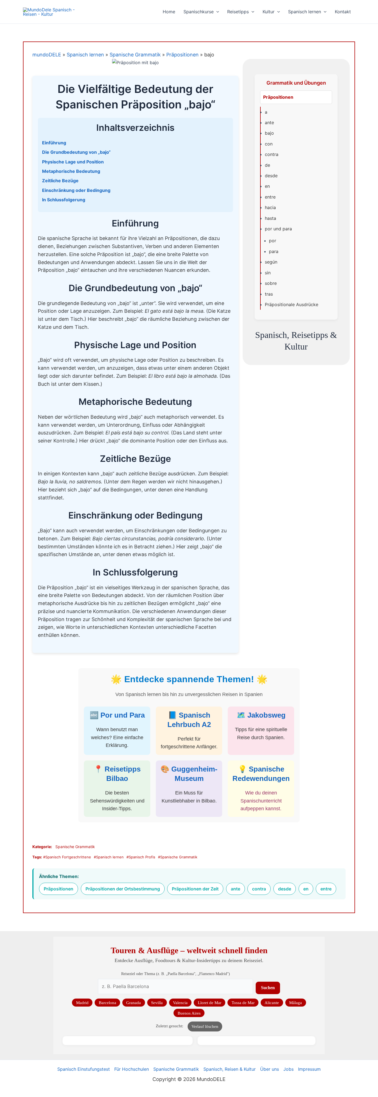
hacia (270, 207)
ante (269, 122)
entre (270, 197)
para (273, 251)
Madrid (82, 1002)
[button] (216, 11)
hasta (270, 218)
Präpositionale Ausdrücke (291, 304)
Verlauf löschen (204, 1026)
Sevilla (157, 1002)
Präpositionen (182, 55)
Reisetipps (238, 11)
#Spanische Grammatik (177, 857)
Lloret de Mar (209, 1002)
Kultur (269, 11)
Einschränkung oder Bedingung (76, 190)
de (267, 165)
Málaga (295, 1002)
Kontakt (343, 11)
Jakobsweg (266, 715)
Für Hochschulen (131, 1069)
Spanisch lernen (304, 11)
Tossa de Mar (243, 1002)
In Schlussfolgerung (63, 199)
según (271, 262)
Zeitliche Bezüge (60, 180)
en (267, 186)
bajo (269, 133)
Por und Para (122, 715)
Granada (133, 1002)
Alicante (272, 1002)
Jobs (288, 1069)
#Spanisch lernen (109, 857)
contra (271, 154)
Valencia (180, 1002)
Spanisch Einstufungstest (83, 1069)
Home (169, 11)
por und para (278, 228)
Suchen (268, 987)
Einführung (54, 142)
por (272, 240)
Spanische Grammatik (135, 55)
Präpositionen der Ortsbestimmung (123, 889)
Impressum (309, 1069)
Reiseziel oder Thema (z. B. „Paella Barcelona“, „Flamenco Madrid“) (175, 973)
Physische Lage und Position (73, 162)
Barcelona (107, 1002)
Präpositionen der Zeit (195, 889)
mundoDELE (46, 55)
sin (268, 272)
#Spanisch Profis (140, 857)
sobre (271, 283)
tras (269, 294)
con (269, 144)
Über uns (269, 1069)
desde (271, 175)
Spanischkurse (198, 11)
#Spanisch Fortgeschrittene (67, 857)
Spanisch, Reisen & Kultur (229, 1069)
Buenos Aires (189, 1013)
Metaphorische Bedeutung (71, 171)
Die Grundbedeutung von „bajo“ (76, 152)
